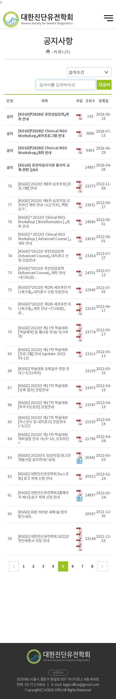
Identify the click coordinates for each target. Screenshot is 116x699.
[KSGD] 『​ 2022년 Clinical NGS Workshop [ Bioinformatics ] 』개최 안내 (44, 222)
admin (58, 672)
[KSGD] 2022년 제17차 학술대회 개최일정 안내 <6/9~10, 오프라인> (43, 439)
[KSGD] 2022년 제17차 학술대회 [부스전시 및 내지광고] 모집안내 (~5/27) (43, 422)
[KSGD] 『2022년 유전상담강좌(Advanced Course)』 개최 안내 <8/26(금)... (41, 273)
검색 (106, 85)
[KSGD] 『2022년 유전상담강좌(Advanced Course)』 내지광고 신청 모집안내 (43, 256)
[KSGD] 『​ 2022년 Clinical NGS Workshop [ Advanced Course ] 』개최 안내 (44, 239)
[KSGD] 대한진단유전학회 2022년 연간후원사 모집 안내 (43, 539)
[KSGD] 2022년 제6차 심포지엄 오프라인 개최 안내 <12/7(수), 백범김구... (44, 205)
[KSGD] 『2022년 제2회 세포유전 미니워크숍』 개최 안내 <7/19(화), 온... (44, 308)
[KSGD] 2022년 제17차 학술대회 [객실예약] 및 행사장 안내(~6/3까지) (43, 332)
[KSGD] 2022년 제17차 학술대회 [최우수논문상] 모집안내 (43, 405)
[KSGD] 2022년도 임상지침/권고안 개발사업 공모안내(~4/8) (44, 458)
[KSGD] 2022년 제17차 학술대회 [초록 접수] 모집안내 (43, 388)
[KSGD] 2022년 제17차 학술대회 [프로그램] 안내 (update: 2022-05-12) (43, 354)
